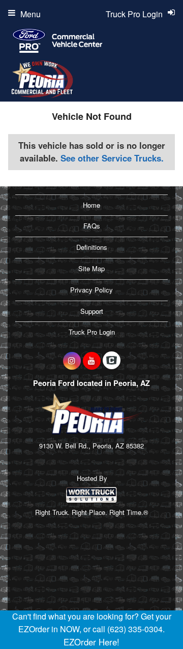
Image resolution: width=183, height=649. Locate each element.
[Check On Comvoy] (111, 360)
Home (91, 205)
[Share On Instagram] (72, 360)
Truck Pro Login (92, 332)
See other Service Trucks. (112, 158)
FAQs (91, 226)
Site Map (91, 268)
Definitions (91, 247)
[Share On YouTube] (92, 360)
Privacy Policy (91, 290)
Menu (30, 14)
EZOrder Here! (91, 642)
